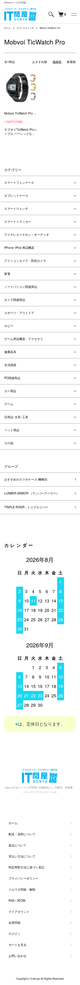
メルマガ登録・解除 (22, 889)
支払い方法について (22, 856)
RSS (12, 900)
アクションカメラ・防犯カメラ (25, 260)
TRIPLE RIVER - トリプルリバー (26, 507)
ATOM (21, 900)
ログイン (14, 933)
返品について (17, 845)
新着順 (71, 62)
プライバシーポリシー (23, 878)
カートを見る (17, 944)
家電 (7, 273)
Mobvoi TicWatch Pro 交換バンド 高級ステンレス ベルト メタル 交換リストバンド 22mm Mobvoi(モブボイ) (21, 113)
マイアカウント (19, 911)
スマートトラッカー (17, 221)
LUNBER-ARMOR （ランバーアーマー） (31, 493)
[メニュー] (73, 14)
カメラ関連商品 (14, 300)
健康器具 (10, 352)
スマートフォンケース (19, 182)
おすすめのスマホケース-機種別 (25, 479)
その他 (8, 443)
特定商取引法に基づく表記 (26, 867)
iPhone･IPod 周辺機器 (19, 247)
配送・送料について (22, 834)
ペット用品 (11, 430)
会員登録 (14, 922)
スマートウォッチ (25, 27)
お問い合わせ (17, 956)
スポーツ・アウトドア (19, 313)
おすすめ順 (39, 62)
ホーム (7, 27)
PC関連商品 (12, 378)
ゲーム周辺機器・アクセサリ (23, 339)
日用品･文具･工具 (16, 417)
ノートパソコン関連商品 (20, 286)
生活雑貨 (10, 365)
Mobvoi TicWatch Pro (50, 27)
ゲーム (8, 404)
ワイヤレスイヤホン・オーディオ (26, 234)
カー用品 (10, 391)
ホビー (8, 326)
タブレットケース (16, 195)
